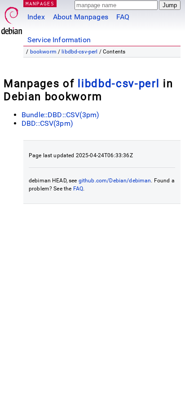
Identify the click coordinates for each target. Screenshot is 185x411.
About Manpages (80, 17)
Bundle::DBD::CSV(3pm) (60, 114)
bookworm (43, 52)
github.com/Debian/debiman (115, 180)
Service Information (59, 39)
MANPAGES (40, 3)
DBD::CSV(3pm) (47, 123)
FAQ (122, 17)
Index (36, 17)
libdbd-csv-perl (79, 52)
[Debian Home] (11, 18)
